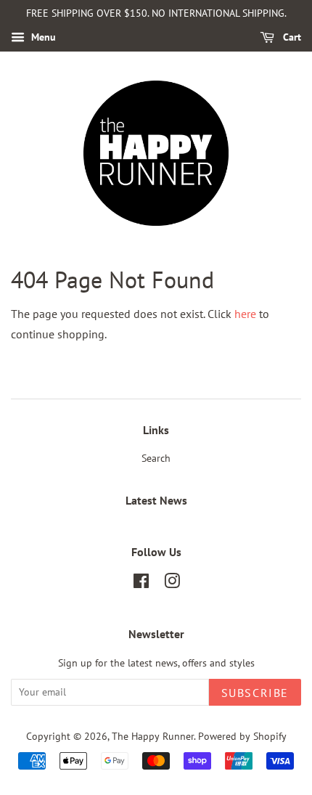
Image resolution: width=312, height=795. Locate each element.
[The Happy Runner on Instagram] (172, 583)
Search (156, 458)
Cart (290, 37)
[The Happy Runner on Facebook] (141, 583)
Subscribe (255, 692)
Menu (42, 37)
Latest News (156, 500)
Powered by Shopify (242, 736)
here (245, 313)
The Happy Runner (153, 736)
